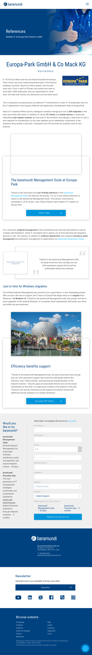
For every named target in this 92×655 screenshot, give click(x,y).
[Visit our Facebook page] (51, 597)
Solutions (19, 628)
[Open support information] (85, 648)
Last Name (42, 435)
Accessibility (20, 643)
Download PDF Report (44, 401)
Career (49, 625)
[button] (87, 4)
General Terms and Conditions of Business (51, 641)
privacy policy (71, 421)
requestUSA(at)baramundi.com (49, 555)
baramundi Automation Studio (71, 239)
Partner (19, 634)
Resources (20, 637)
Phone (41, 445)
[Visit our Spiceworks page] (62, 597)
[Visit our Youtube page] (18, 598)
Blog (49, 622)
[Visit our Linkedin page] (30, 597)
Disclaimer (20, 641)
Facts (49, 634)
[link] (16, 4)
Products (19, 625)
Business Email (44, 463)
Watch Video (44, 213)
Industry (41, 482)
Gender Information (33, 643)
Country (41, 492)
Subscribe (45, 587)
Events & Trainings (23, 631)
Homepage (20, 622)
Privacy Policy (30, 641)
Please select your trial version (51, 501)
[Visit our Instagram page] (73, 597)
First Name (43, 426)
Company (42, 473)
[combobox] (58, 449)
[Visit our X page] (41, 598)
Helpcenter (51, 631)
